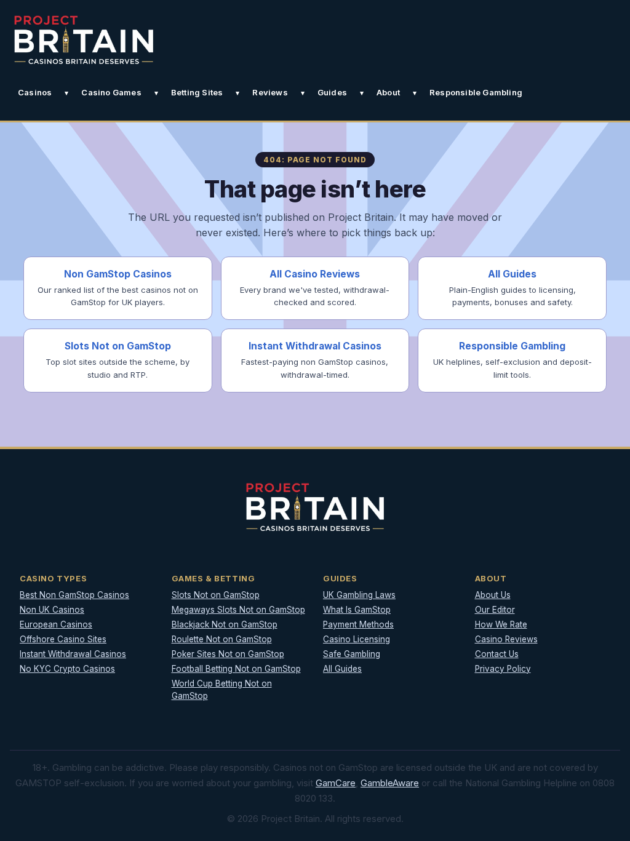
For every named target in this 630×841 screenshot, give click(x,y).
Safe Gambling (351, 654)
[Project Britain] (84, 39)
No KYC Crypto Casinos (67, 669)
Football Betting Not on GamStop (236, 669)
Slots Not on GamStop (216, 595)
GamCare (336, 783)
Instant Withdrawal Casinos (73, 654)
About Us (493, 595)
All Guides (342, 669)
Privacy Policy (503, 669)
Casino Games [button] (111, 92)
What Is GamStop (357, 610)
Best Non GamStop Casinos (74, 595)
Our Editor (495, 610)
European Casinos (56, 624)
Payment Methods (358, 624)
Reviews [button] (269, 92)
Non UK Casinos (52, 610)
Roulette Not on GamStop (222, 639)
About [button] (388, 92)
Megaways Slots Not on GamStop (238, 610)
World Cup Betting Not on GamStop (222, 690)
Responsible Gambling (475, 92)
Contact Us (497, 654)
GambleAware (390, 783)
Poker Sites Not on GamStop (228, 654)
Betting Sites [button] (197, 92)
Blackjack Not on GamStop (224, 624)
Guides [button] (332, 92)
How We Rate (501, 624)
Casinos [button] (35, 92)
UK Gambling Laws (359, 595)
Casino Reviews (506, 639)
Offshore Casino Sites (63, 639)
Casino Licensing (356, 639)
